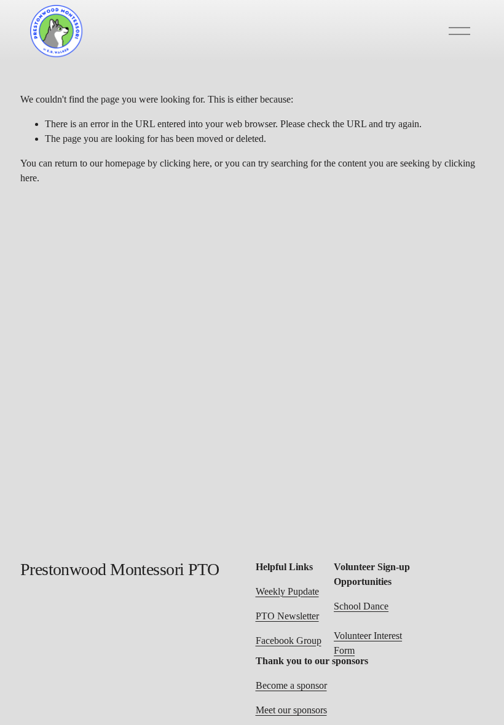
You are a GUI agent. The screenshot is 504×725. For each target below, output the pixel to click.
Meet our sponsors (291, 710)
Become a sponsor (291, 685)
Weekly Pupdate (287, 591)
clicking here (185, 163)
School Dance (361, 606)
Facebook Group (288, 640)
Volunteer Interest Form (368, 643)
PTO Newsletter (287, 616)
